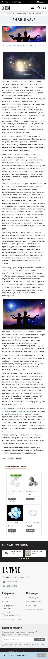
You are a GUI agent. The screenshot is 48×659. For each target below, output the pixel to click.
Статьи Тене (21, 13)
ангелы (18, 458)
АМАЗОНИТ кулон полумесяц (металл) (38, 551)
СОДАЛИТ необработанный (33, 491)
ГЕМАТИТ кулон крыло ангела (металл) (16, 551)
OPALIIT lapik (13, 523)
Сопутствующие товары (15, 466)
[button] (19, 558)
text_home (10, 13)
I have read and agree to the (24, 645)
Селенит (6, 411)
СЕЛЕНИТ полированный (15, 491)
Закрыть (41, 655)
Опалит (18, 382)
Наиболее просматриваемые (15, 545)
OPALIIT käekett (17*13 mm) (33, 523)
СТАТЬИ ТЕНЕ (10, 45)
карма (11, 458)
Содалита (22, 411)
